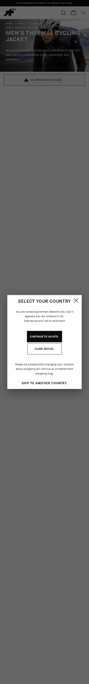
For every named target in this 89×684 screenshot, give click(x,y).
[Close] (76, 300)
